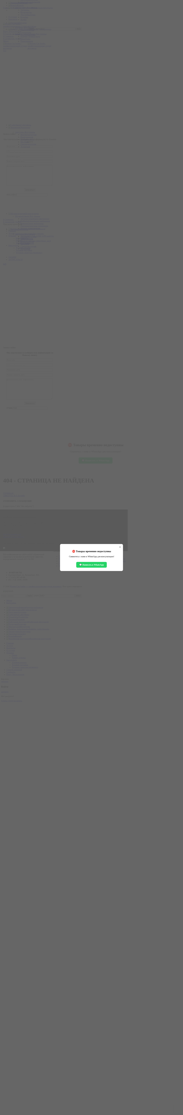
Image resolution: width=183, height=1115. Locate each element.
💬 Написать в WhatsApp (91, 565)
